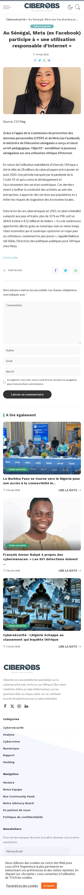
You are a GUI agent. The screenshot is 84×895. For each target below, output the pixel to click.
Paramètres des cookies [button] (22, 885)
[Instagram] (19, 706)
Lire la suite (10, 257)
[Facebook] (55, 270)
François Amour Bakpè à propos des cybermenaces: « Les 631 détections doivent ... (40, 559)
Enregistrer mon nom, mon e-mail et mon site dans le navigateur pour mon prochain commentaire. (42, 381)
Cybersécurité (42, 26)
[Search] (76, 7)
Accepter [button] (49, 885)
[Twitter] (66, 270)
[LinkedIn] (26, 706)
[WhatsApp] (76, 270)
